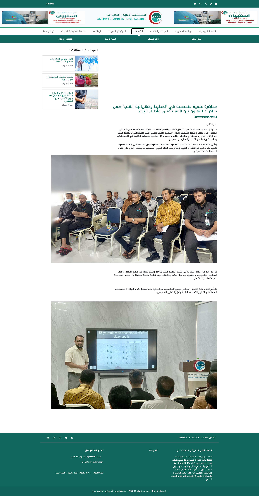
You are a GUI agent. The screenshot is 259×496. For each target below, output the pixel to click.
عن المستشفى (184, 31)
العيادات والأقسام (159, 31)
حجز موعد (196, 39)
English (50, 4)
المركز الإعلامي (118, 31)
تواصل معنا (48, 31)
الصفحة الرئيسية (207, 31)
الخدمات (138, 31)
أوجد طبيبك (153, 39)
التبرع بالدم (110, 39)
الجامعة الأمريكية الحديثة (73, 31)
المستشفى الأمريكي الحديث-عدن (109, 491)
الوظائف (97, 31)
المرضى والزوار (65, 39)
